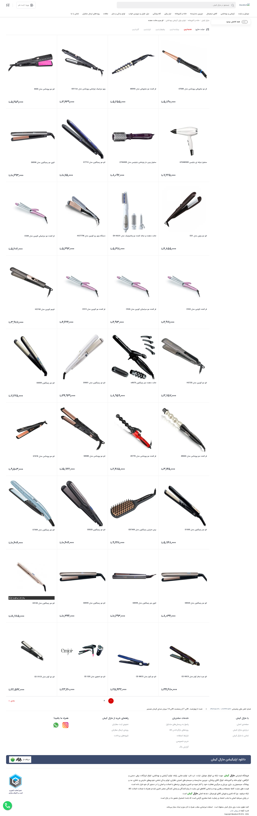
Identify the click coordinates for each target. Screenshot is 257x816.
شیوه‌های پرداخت (121, 735)
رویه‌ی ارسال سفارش (120, 730)
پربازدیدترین (174, 29)
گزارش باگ (184, 747)
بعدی (13, 700)
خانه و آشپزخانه (181, 13)
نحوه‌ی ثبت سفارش (120, 724)
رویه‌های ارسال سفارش (91, 13)
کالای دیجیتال (211, 13)
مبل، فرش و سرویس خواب (139, 13)
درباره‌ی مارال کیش (241, 730)
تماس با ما (75, 13)
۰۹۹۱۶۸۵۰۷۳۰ (215, 709)
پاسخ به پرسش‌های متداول (177, 724)
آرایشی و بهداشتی (228, 13)
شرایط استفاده (183, 735)
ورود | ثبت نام (23, 5)
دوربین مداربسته (196, 13)
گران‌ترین (135, 29)
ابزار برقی (167, 13)
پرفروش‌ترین (160, 29)
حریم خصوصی (182, 741)
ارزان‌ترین (147, 29)
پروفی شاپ (234, 810)
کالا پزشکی (157, 13)
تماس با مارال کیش (241, 735)
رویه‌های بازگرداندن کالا (179, 730)
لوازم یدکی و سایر (118, 13)
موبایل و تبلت (243, 13)
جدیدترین (188, 29)
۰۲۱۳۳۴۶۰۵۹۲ (226, 709)
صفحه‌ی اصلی (243, 724)
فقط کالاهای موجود (233, 21)
